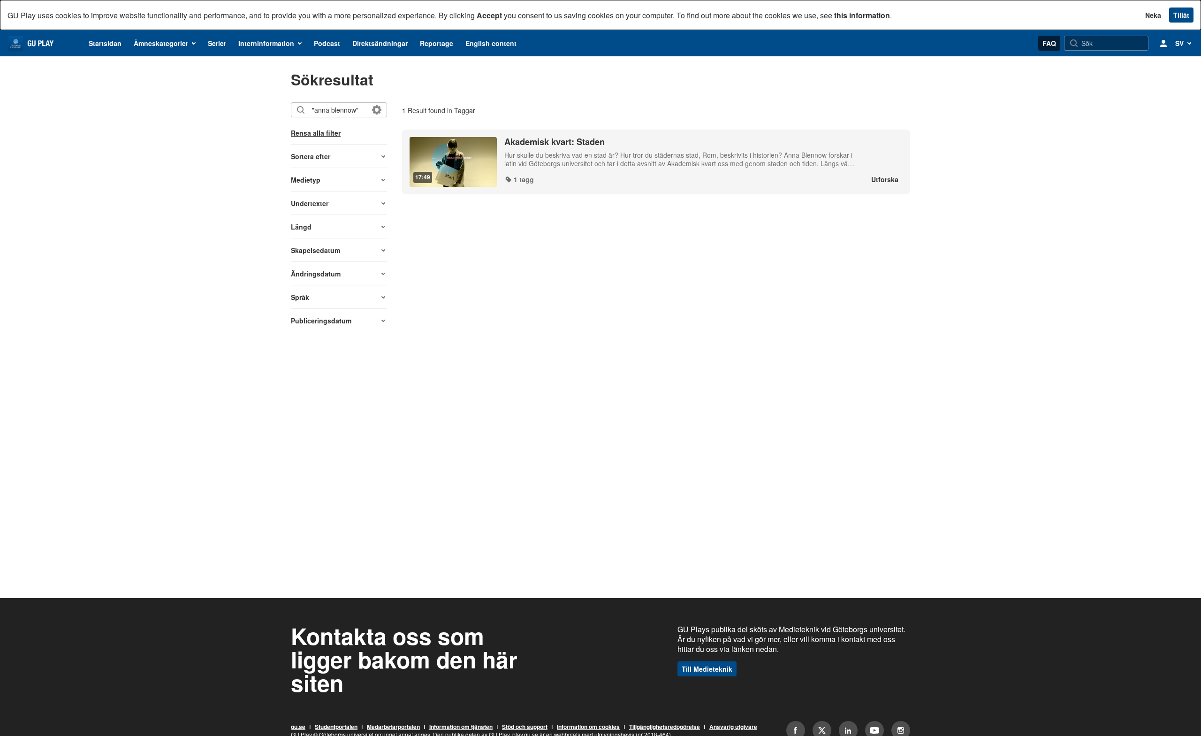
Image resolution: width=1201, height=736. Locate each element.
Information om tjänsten (461, 727)
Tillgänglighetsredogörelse (664, 727)
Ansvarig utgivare (733, 727)
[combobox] (338, 110)
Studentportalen (336, 727)
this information (862, 15)
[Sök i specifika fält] (377, 109)
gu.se (298, 727)
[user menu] (1163, 43)
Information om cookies (588, 727)
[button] (339, 156)
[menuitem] (105, 43)
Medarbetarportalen (393, 727)
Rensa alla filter (316, 133)
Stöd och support (524, 727)
